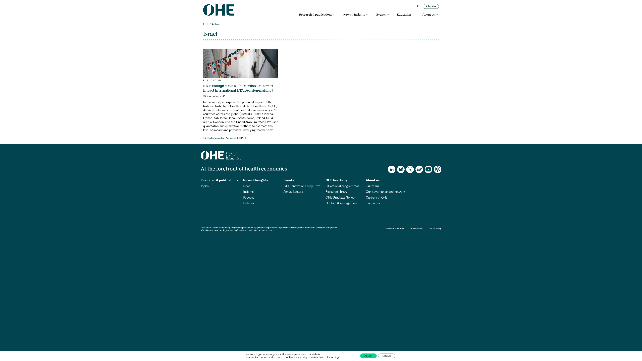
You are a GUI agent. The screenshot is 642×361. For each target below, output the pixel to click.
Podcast (248, 197)
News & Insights (354, 14)
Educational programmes (342, 186)
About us (428, 14)
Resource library (336, 191)
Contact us (373, 203)
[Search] (418, 6)
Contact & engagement (342, 203)
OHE (206, 24)
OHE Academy (336, 180)
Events (381, 14)
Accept (368, 355)
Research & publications (315, 14)
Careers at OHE (376, 197)
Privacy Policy (416, 228)
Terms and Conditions (394, 228)
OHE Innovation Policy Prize (302, 186)
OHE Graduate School (340, 197)
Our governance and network (385, 191)
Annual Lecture (293, 191)
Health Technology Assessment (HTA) (225, 138)
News (246, 186)
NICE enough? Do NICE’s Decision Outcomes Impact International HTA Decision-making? (238, 88)
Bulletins (248, 203)
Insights (248, 191)
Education (404, 14)
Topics (205, 186)
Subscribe (430, 6)
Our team (372, 186)
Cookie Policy (435, 228)
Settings (386, 355)
